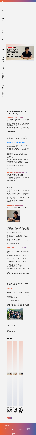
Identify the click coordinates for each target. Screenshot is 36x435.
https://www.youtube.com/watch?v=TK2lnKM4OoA (16, 142)
